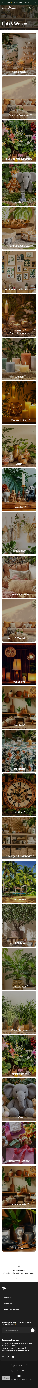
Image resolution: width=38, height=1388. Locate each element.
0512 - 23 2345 (10, 1346)
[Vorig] (3, 2)
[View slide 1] (16, 1278)
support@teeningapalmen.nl (18, 1350)
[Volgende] (35, 2)
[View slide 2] (19, 1278)
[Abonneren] (32, 1330)
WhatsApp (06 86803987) (16, 1348)
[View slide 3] (21, 1278)
